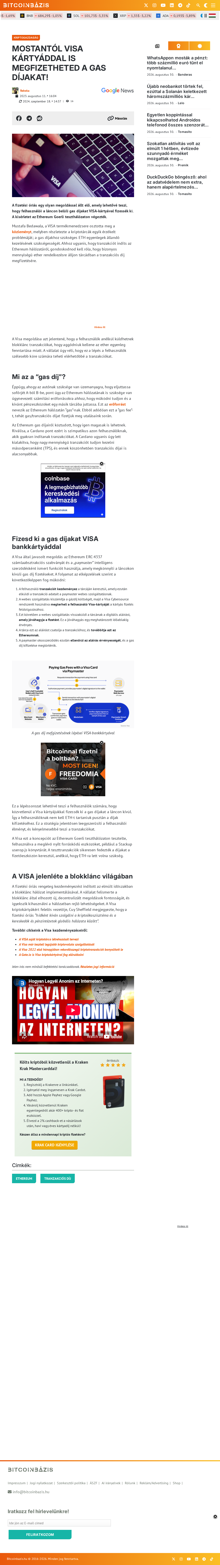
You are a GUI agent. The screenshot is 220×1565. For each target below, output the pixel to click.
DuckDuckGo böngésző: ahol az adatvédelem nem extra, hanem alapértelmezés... (176, 182)
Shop (176, 1483)
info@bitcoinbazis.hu (31, 1491)
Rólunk (130, 1483)
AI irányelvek (111, 1483)
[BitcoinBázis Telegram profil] (180, 5)
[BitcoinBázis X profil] (146, 5)
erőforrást (117, 404)
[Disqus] (110, 1283)
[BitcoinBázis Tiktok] (188, 5)
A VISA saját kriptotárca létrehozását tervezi (49, 939)
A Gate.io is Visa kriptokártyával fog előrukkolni (51, 954)
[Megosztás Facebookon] (18, 118)
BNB (31, 15)
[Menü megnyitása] (213, 5)
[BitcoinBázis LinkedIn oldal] (172, 5)
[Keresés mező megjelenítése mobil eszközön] (199, 5)
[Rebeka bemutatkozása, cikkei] (15, 90)
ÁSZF (93, 1483)
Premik (183, 165)
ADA (166, 15)
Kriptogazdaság (26, 37)
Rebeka (24, 91)
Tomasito (185, 131)
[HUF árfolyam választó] (212, 15)
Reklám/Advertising (154, 1483)
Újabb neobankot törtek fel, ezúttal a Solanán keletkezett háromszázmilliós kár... (177, 91)
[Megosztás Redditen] (39, 118)
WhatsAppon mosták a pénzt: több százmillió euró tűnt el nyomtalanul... (177, 62)
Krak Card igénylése (54, 1144)
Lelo (181, 103)
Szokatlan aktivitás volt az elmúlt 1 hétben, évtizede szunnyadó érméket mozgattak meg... (173, 151)
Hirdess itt (99, 327)
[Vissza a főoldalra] (26, 4)
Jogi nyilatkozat (41, 1483)
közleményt (22, 231)
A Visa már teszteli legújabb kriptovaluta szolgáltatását (56, 944)
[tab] (157, 45)
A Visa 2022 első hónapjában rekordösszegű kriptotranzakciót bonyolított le (71, 949)
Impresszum (17, 1483)
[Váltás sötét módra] (206, 5)
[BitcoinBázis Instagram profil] (154, 5)
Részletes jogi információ (97, 966)
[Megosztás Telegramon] (29, 118)
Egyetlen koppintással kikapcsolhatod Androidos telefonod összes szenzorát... (178, 119)
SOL (78, 15)
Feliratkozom (40, 1534)
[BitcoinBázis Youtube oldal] (163, 5)
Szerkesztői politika (71, 1483)
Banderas (185, 74)
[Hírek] (117, 90)
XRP (123, 15)
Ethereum (24, 1178)
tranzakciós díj (57, 1178)
